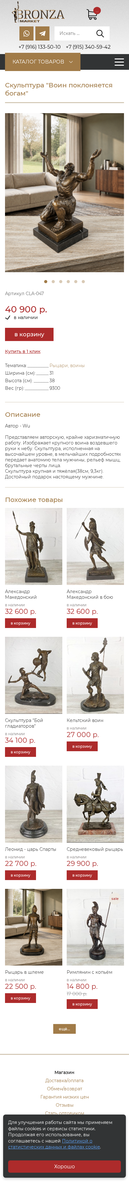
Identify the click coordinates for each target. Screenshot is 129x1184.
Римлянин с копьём (89, 972)
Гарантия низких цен (64, 1097)
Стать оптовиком (64, 1113)
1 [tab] (45, 281)
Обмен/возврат (64, 1089)
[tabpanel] (64, 193)
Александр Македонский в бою (90, 594)
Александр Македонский (21, 594)
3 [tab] (60, 281)
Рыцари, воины (67, 365)
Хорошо (64, 1167)
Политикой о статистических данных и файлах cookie (54, 1144)
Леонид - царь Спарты (30, 849)
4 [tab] (68, 281)
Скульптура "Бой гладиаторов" (24, 723)
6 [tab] (83, 281)
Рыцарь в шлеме (24, 972)
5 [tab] (75, 281)
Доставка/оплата (64, 1080)
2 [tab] (53, 281)
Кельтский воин (85, 720)
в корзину (29, 334)
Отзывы (65, 1105)
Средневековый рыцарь (95, 849)
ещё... (64, 1029)
